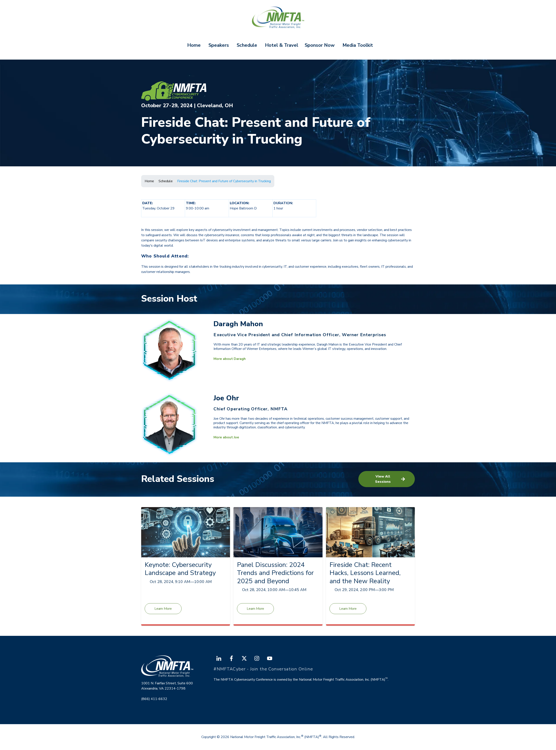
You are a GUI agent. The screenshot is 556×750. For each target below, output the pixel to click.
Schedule (247, 45)
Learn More (163, 608)
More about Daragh (229, 358)
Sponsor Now (320, 45)
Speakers (218, 45)
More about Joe (226, 437)
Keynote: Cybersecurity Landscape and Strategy (180, 569)
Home (194, 45)
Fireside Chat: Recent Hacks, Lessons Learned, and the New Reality (364, 573)
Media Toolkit (358, 45)
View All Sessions (383, 479)
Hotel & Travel (281, 45)
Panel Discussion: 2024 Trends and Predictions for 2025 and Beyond (275, 573)
